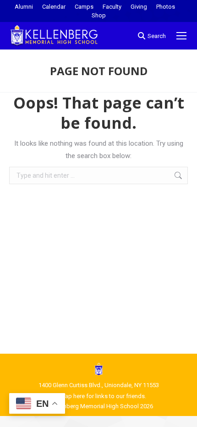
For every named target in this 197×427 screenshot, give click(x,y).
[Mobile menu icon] (181, 35)
